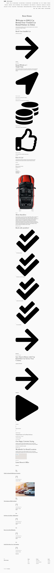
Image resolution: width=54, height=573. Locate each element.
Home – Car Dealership (16, 4)
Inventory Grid (38, 4)
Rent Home (34, 6)
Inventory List (44, 4)
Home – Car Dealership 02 (25, 4)
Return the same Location (19, 166)
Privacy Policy (14, 6)
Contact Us (6, 4)
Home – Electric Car (33, 4)
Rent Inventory (39, 6)
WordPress (8, 568)
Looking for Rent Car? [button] (19, 363)
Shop (34, 8)
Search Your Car (44, 6)
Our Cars (9, 6)
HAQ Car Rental (9, 1)
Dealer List (10, 4)
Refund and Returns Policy (28, 6)
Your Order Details (47, 8)
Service (49, 6)
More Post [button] (17, 465)
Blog (16, 470)
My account (48, 4)
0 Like (16, 471)
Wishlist (39, 8)
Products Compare (20, 6)
